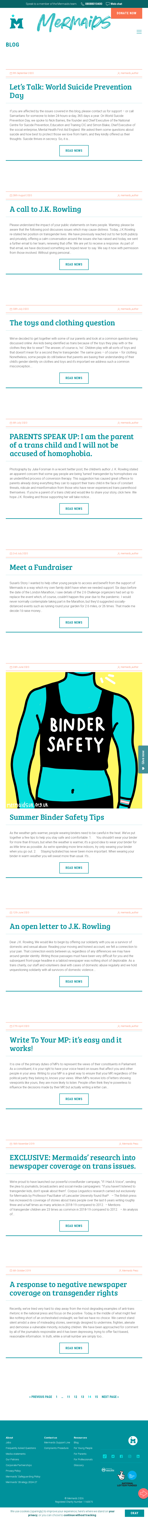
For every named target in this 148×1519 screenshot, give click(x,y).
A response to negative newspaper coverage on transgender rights (68, 1288)
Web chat (116, 3)
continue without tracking (80, 1515)
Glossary (79, 1465)
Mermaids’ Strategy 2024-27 (21, 1482)
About (9, 1437)
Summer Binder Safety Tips (57, 816)
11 (68, 1397)
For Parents (80, 1453)
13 (82, 1397)
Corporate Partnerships (19, 1465)
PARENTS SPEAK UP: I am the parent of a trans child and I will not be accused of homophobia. (72, 444)
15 (96, 1397)
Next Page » (110, 1397)
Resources (80, 1437)
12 (75, 1397)
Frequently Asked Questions (21, 1448)
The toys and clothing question (62, 322)
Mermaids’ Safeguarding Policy (23, 1476)
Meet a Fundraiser (41, 567)
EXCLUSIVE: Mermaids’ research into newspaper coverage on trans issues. (73, 1161)
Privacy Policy (13, 1470)
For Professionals (83, 1459)
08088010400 (93, 3)
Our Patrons (12, 1459)
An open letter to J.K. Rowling (60, 926)
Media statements (16, 1453)
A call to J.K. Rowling (45, 208)
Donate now (126, 13)
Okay (134, 1513)
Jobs (8, 1442)
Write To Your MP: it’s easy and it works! (66, 1043)
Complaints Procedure (56, 1448)
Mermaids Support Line (57, 1442)
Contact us (50, 1437)
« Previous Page (40, 1397)
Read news (74, 150)
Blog (76, 1442)
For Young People (83, 1448)
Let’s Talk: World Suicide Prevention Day (71, 90)
